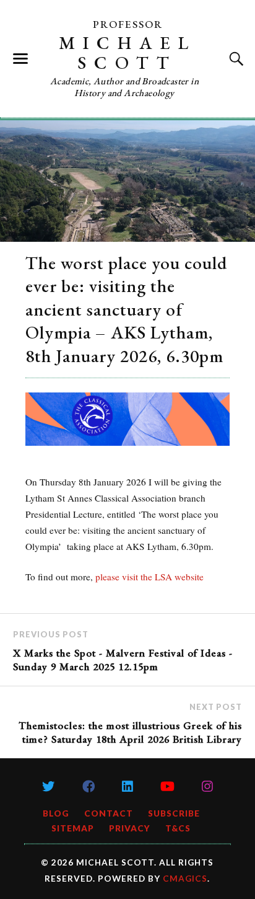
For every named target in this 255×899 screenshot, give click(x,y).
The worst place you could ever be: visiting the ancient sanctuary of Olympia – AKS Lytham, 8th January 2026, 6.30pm (126, 309)
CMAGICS (185, 879)
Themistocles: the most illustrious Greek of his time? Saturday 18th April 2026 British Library (130, 732)
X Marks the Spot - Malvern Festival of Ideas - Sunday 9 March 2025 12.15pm (123, 659)
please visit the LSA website (149, 576)
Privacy (129, 828)
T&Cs (178, 828)
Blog (56, 813)
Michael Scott (127, 52)
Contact (108, 813)
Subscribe (174, 813)
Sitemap (72, 828)
